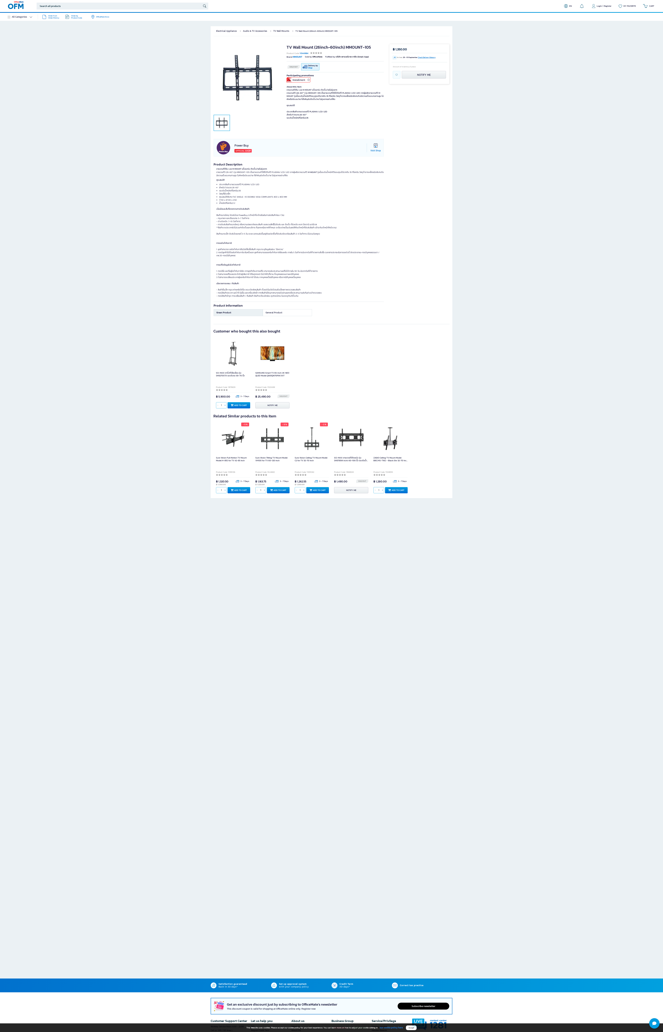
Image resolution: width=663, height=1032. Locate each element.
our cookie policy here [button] (391, 1027)
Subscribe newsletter (423, 1006)
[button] (654, 1023)
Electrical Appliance (226, 31)
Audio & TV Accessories (255, 31)
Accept (411, 1027)
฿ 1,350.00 (400, 49)
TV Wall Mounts (281, 31)
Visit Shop (375, 150)
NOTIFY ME (424, 75)
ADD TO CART (240, 405)
